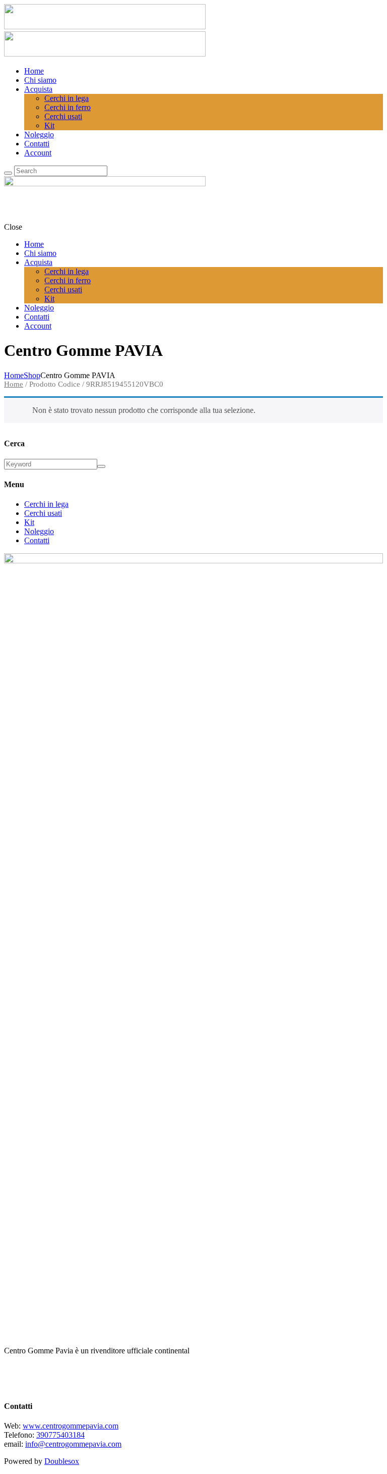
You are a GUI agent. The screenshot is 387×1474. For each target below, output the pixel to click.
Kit (29, 522)
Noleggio (39, 531)
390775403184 (60, 1435)
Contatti (36, 540)
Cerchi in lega (46, 504)
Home (14, 375)
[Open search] (8, 173)
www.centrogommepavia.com (70, 1426)
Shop (32, 375)
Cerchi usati (43, 513)
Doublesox (61, 1461)
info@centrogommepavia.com (73, 1444)
